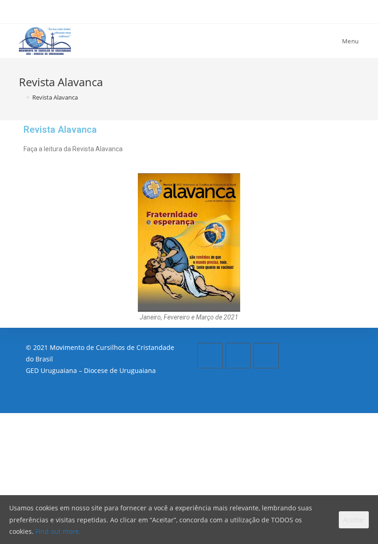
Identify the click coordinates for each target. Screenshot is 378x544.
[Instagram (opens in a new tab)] (191, 11)
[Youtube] (266, 355)
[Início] (21, 97)
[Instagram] (238, 355)
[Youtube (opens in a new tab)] (205, 11)
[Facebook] (210, 355)
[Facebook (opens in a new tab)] (174, 11)
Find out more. (58, 531)
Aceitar (354, 519)
